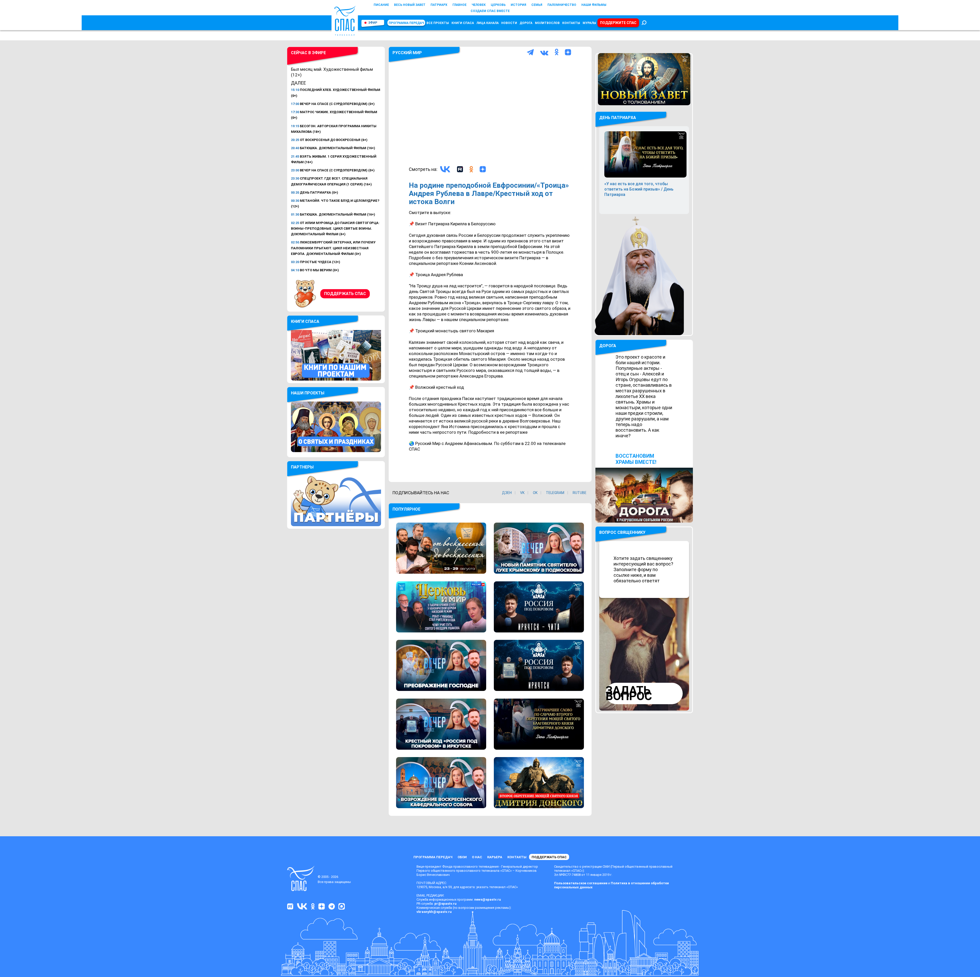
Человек (479, 5)
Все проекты (437, 23)
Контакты (571, 23)
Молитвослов (547, 23)
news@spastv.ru (487, 899)
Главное (459, 5)
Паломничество (561, 5)
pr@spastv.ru (445, 903)
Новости (509, 23)
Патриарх (439, 5)
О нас (477, 857)
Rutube (579, 493)
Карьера (494, 857)
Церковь (498, 5)
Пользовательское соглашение (580, 883)
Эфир (372, 23)
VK (522, 493)
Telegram (555, 493)
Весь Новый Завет (409, 5)
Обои (462, 857)
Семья (536, 5)
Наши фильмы (593, 5)
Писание (381, 5)
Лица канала (487, 23)
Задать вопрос (629, 693)
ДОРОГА (607, 345)
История (518, 5)
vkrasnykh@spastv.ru (434, 912)
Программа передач (406, 23)
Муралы (589, 23)
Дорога (526, 23)
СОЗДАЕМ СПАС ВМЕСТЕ (490, 11)
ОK (535, 493)
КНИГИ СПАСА (462, 23)
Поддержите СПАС (618, 23)
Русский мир (407, 52)
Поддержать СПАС (345, 293)
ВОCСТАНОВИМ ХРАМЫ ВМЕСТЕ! (636, 459)
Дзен (507, 493)
